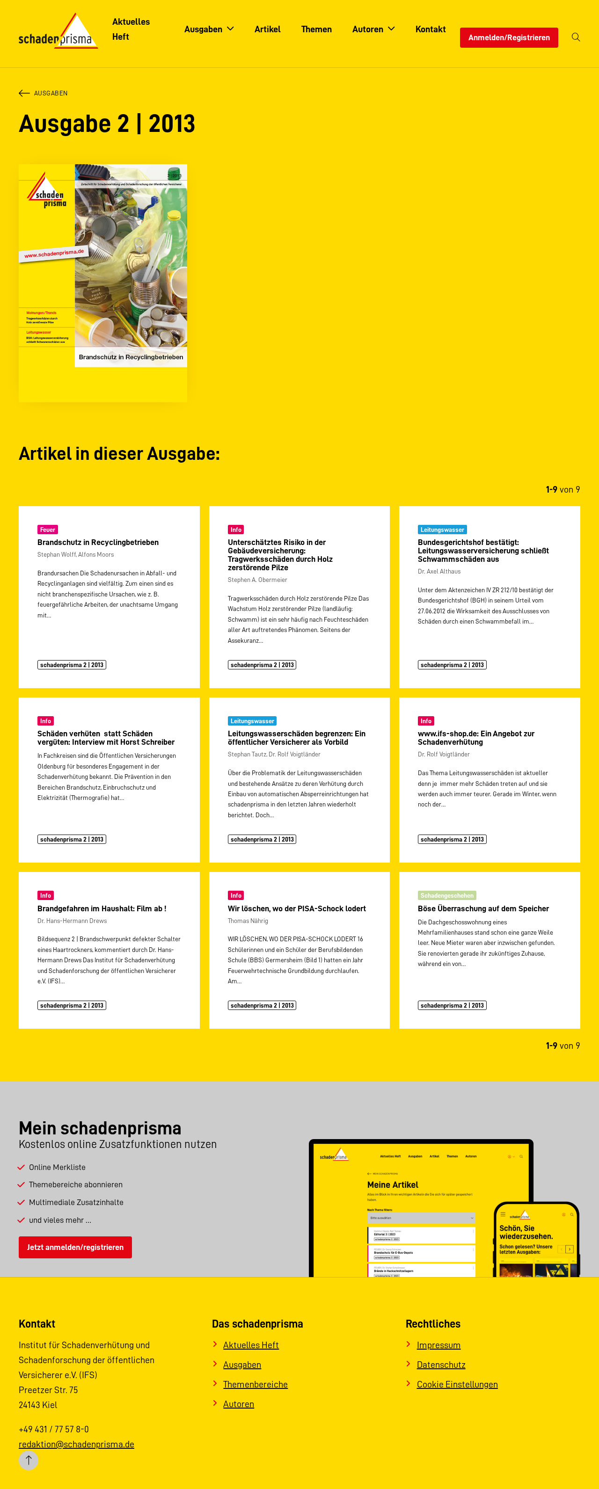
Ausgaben (51, 93)
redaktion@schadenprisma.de (76, 1444)
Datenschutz (441, 1364)
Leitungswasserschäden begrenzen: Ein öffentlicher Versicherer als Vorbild (296, 737)
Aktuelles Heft (251, 1345)
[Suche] (576, 38)
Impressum (439, 1345)
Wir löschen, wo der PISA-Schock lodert (297, 908)
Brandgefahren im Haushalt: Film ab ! (101, 908)
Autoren (238, 1404)
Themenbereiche (255, 1384)
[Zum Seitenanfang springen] (28, 1460)
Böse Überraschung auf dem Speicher (483, 908)
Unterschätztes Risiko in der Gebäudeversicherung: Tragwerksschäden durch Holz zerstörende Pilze (280, 555)
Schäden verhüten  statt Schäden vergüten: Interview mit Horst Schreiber (106, 737)
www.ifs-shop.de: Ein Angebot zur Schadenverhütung (476, 737)
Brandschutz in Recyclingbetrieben (98, 542)
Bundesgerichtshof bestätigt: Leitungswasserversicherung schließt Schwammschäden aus (483, 550)
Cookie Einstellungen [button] (457, 1384)
